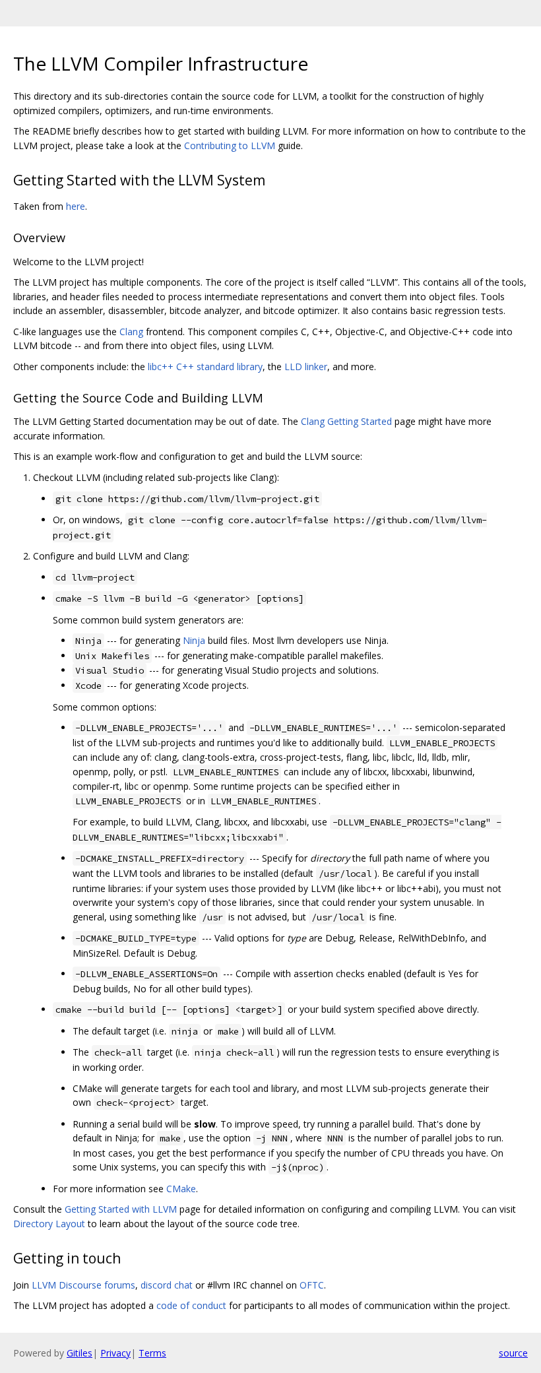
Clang (131, 331)
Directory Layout (49, 1223)
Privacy (115, 1353)
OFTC (312, 1285)
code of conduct (191, 1305)
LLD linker (305, 366)
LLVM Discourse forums (83, 1285)
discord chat (167, 1285)
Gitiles (79, 1353)
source (513, 1353)
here (75, 206)
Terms (152, 1353)
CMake (181, 1188)
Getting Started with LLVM (121, 1209)
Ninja (194, 640)
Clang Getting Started (346, 421)
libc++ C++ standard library (205, 366)
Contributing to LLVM (229, 145)
